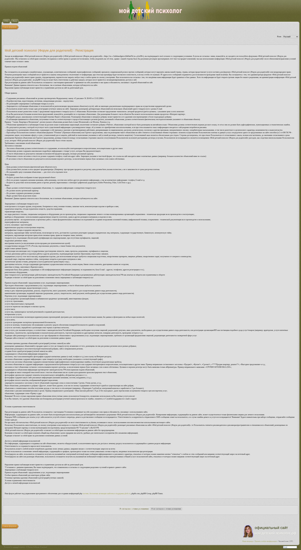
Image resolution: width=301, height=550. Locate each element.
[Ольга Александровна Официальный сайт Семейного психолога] (269, 537)
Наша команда (247, 541)
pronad (15, 547)
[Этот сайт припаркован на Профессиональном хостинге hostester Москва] (290, 548)
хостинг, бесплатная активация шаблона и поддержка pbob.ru (106, 493)
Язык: (279, 36)
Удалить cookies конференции (266, 541)
